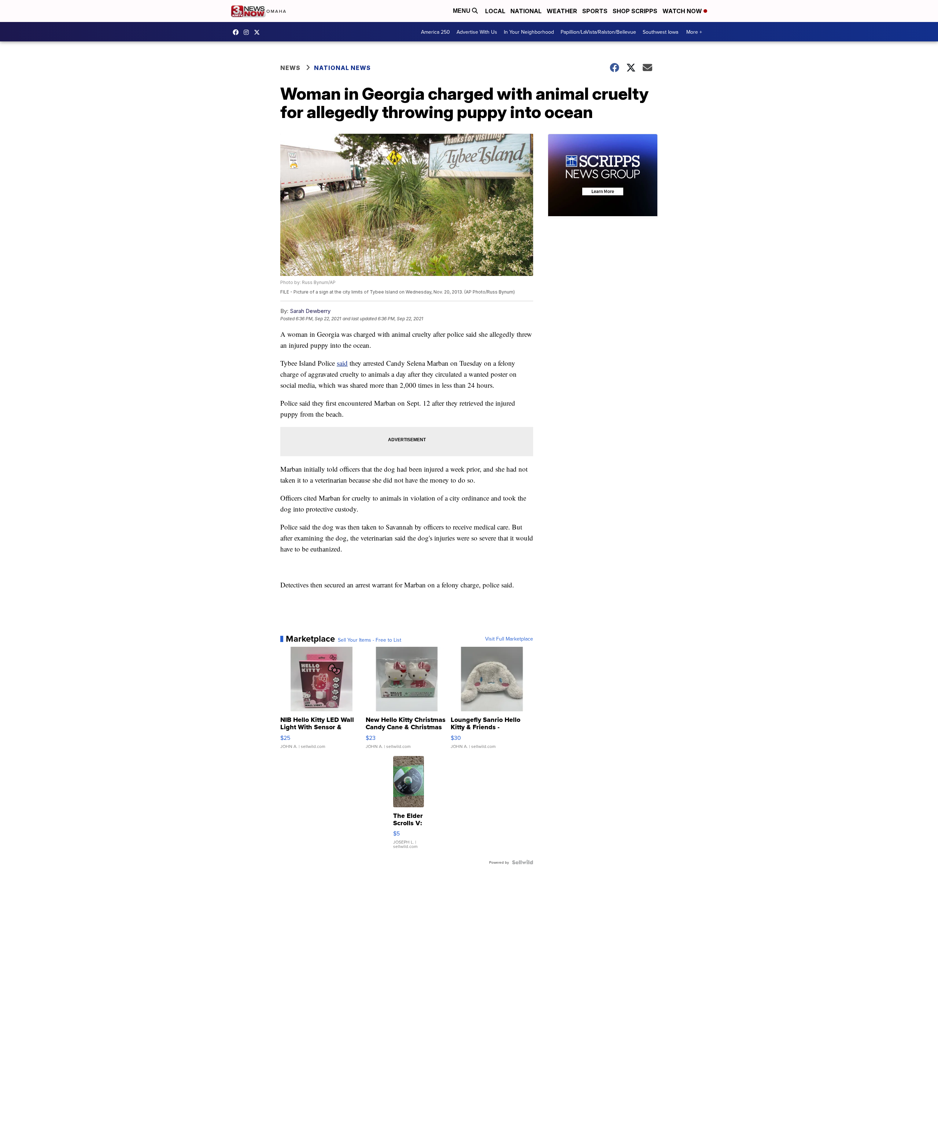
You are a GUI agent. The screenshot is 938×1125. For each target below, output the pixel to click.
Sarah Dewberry (310, 310)
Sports (595, 11)
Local (495, 11)
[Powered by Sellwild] (522, 862)
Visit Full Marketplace (509, 638)
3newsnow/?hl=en (248, 32)
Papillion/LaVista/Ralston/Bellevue (598, 32)
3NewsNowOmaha (258, 32)
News (290, 67)
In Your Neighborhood (529, 32)
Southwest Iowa (660, 32)
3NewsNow (237, 32)
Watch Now (683, 11)
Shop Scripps (635, 11)
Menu (462, 11)
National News (342, 67)
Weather (562, 11)
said (342, 363)
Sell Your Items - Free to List (369, 639)
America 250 (435, 32)
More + (694, 32)
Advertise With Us (477, 32)
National (526, 11)
